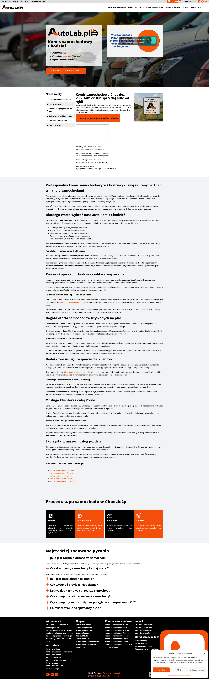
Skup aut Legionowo (84, 628)
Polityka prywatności (173, 675)
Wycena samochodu (154, 7)
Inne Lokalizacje (111, 647)
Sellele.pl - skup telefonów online (106, 676)
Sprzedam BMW (141, 641)
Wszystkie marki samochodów (147, 649)
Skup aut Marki (82, 636)
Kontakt (202, 7)
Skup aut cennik (173, 7)
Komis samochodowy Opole (116, 639)
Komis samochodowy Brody (60, 476)
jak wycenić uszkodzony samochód (73, 302)
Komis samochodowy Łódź (116, 628)
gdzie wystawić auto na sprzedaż (77, 372)
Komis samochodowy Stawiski (61, 479)
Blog (193, 7)
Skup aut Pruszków (83, 625)
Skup (184, 7)
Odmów (179, 670)
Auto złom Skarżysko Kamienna (59, 652)
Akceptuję (161, 670)
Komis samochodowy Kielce (116, 625)
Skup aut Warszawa (117, 7)
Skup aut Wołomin (83, 639)
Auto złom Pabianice (54, 666)
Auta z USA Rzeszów (143, 628)
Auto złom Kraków (53, 657)
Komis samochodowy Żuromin (61, 473)
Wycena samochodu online (66, 71)
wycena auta (66, 56)
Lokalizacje (80, 647)
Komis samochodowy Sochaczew (118, 644)
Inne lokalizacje (52, 669)
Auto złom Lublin (53, 663)
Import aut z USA (136, 7)
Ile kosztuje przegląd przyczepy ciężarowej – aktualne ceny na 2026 (59, 638)
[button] (205, 653)
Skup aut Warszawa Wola (86, 644)
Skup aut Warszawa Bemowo (87, 642)
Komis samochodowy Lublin (116, 642)
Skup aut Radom (82, 633)
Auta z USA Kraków (142, 633)
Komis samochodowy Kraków (117, 630)
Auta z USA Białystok (143, 630)
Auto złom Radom (53, 655)
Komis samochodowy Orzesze (62, 481)
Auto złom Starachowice (56, 660)
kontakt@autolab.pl (189, 1)
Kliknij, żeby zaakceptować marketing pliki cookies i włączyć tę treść (135, 41)
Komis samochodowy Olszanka (62, 470)
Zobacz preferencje (197, 670)
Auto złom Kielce (53, 649)
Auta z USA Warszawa (144, 625)
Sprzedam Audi (141, 643)
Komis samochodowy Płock (116, 636)
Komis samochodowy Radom (117, 633)
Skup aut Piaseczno (84, 630)
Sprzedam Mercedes (143, 646)
